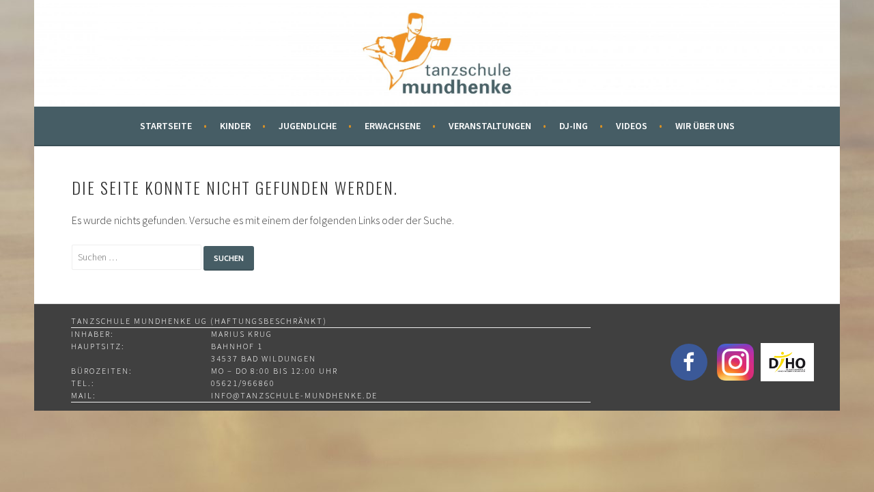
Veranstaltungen (490, 126)
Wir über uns (705, 126)
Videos (631, 126)
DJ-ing (573, 126)
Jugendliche (308, 126)
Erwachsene (393, 126)
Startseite (166, 126)
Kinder (235, 126)
